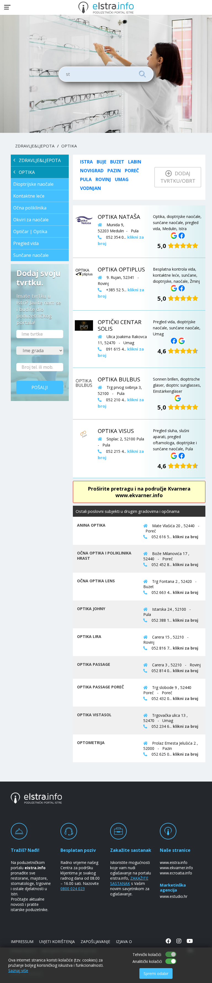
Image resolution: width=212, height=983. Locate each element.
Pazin (114, 171)
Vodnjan (90, 188)
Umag (122, 179)
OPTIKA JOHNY (91, 608)
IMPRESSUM (22, 941)
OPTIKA (69, 146)
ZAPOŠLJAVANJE (95, 941)
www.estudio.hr (173, 896)
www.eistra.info (173, 862)
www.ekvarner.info (176, 867)
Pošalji (39, 387)
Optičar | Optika (30, 231)
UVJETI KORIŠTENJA (57, 941)
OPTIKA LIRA (89, 636)
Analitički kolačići (147, 961)
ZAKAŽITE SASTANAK (129, 881)
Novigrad (92, 171)
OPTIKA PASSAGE (93, 664)
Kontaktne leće (28, 196)
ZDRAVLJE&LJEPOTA (34, 146)
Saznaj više (18, 970)
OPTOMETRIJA (91, 742)
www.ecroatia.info (176, 873)
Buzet (117, 162)
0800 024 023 (72, 888)
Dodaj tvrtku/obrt (177, 177)
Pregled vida (26, 243)
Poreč (132, 171)
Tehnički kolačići (146, 954)
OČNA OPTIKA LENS (96, 580)
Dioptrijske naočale (33, 184)
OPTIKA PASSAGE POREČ (100, 687)
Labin (134, 162)
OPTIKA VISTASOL (94, 714)
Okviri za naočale (31, 220)
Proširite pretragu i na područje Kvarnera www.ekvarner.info (139, 492)
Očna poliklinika (29, 208)
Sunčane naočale (31, 255)
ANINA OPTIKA (91, 525)
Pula (86, 179)
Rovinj (103, 179)
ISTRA (86, 162)
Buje (101, 162)
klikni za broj (185, 536)
